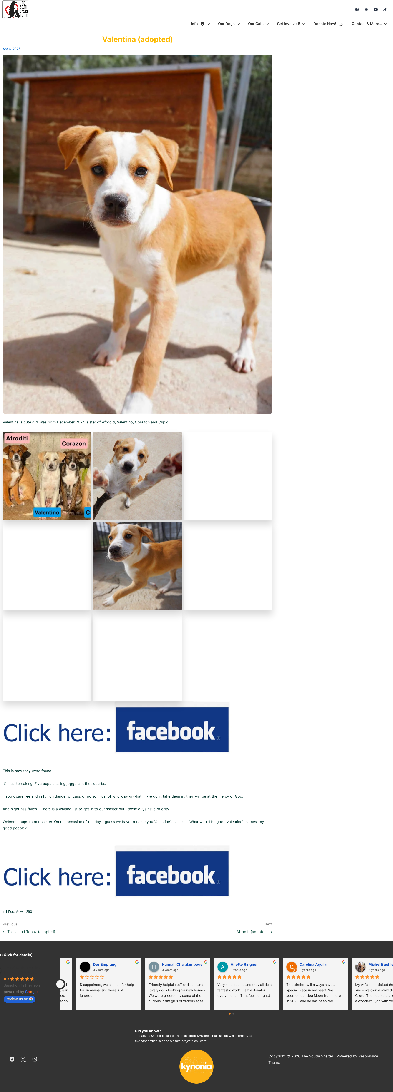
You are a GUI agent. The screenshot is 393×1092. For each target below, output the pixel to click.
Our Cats (256, 23)
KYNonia (203, 1035)
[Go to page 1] (233, 1014)
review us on (17, 999)
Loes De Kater (91, 964)
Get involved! (288, 23)
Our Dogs (226, 23)
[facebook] (357, 9)
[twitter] (23, 1059)
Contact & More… (367, 23)
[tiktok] (385, 9)
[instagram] (366, 9)
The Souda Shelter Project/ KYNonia (22, 970)
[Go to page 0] (230, 1014)
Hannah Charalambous (305, 964)
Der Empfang (227, 964)
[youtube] (375, 9)
